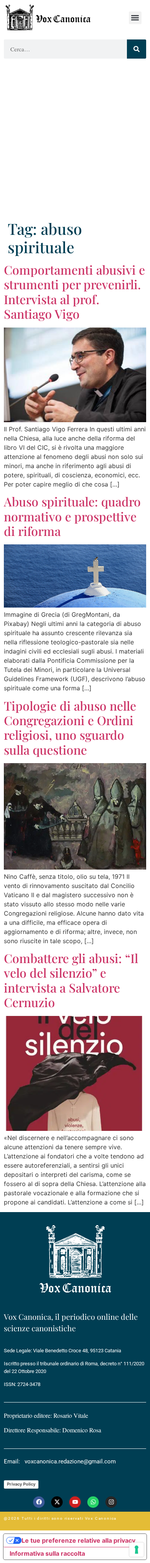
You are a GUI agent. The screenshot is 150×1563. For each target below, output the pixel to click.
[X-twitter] (57, 1502)
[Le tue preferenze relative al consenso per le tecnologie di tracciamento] (136, 1549)
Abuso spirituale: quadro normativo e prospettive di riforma (72, 516)
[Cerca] (136, 49)
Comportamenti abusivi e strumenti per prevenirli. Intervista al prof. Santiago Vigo (74, 291)
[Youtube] (75, 1502)
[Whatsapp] (93, 1502)
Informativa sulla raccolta (47, 1553)
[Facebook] (39, 1502)
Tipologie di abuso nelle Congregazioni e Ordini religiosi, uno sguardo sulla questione (70, 727)
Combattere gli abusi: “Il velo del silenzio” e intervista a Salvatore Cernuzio (71, 980)
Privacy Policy (21, 1484)
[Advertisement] (75, 141)
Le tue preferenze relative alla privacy (78, 1540)
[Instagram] (111, 1502)
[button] (135, 17)
